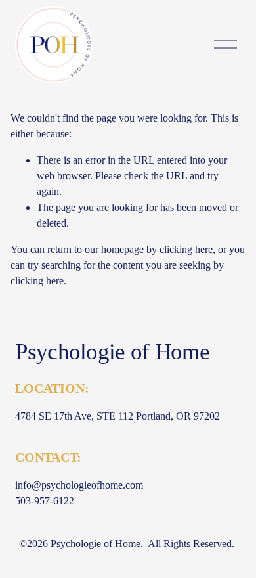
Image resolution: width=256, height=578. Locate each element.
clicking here (186, 249)
